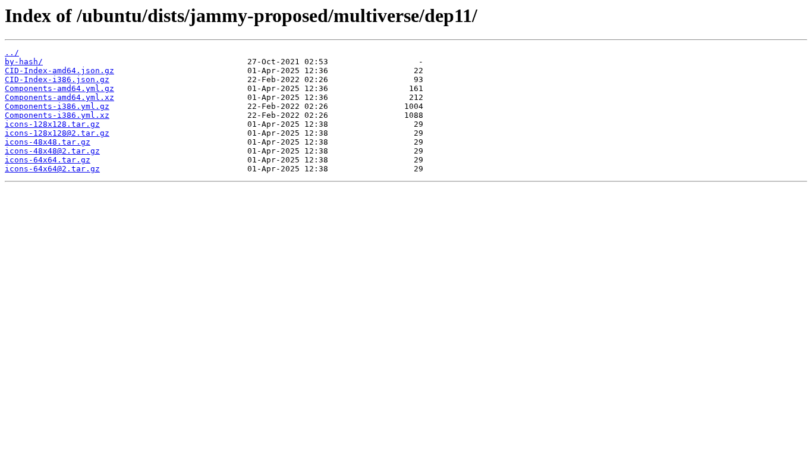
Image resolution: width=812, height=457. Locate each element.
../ (12, 52)
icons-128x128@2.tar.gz (57, 133)
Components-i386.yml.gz (57, 106)
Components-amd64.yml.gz (59, 88)
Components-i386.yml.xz (57, 115)
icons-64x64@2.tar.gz (52, 168)
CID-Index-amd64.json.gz (59, 70)
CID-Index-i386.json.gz (57, 79)
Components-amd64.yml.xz (59, 97)
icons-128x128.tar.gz (52, 124)
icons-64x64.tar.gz (47, 159)
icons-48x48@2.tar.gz (52, 150)
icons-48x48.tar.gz (47, 141)
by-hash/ (24, 61)
